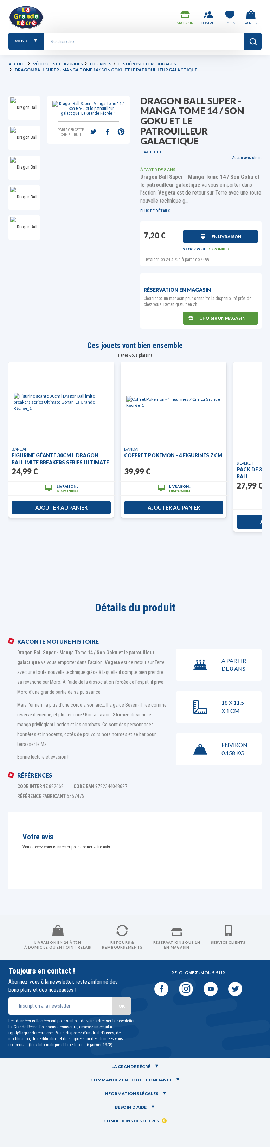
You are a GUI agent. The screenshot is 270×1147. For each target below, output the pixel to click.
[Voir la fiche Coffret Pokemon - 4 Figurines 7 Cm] (173, 402)
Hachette (152, 152)
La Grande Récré (131, 1066)
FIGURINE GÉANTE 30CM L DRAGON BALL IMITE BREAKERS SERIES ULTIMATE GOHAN (60, 459)
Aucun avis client (247, 157)
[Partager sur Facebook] (107, 132)
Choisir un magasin (222, 318)
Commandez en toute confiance (131, 1079)
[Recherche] (253, 41)
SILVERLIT (245, 463)
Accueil (17, 63)
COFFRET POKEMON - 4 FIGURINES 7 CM (173, 455)
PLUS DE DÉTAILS (155, 211)
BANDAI (19, 449)
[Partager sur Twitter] (93, 132)
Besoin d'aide (131, 1107)
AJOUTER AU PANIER (61, 507)
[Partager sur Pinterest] (121, 132)
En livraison (226, 236)
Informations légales (131, 1093)
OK (121, 1006)
